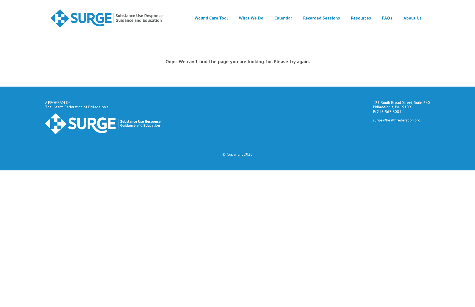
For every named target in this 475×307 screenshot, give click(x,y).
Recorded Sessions (321, 18)
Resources (361, 18)
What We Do (251, 18)
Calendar (283, 18)
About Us (413, 18)
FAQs (387, 18)
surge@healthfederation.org (396, 120)
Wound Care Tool (211, 18)
